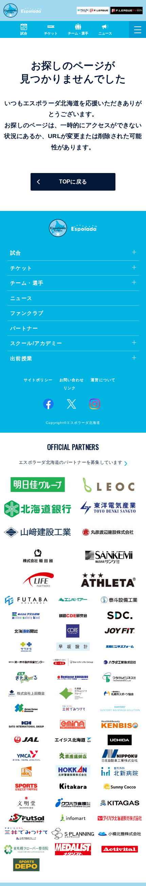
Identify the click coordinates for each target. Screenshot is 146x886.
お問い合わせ (71, 380)
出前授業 (21, 358)
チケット (21, 268)
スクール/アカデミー (36, 343)
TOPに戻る (73, 182)
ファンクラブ (27, 313)
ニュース (21, 298)
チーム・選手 (27, 283)
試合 (15, 253)
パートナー (24, 328)
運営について (103, 380)
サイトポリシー (38, 380)
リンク (69, 388)
